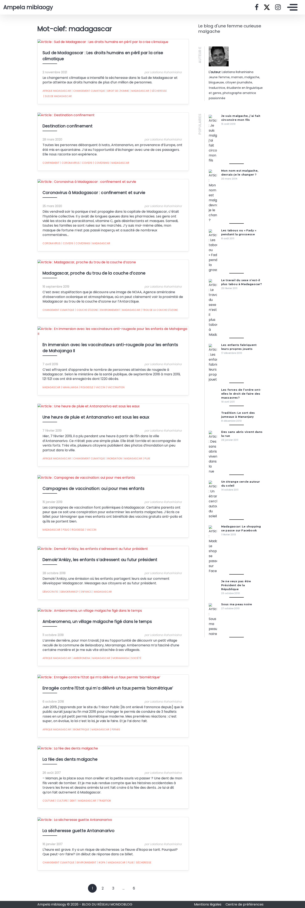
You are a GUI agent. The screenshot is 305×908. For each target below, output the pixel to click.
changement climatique (88, 91)
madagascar (139, 91)
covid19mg (101, 163)
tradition (104, 800)
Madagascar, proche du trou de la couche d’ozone (94, 273)
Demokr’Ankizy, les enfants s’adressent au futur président (100, 560)
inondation (114, 458)
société (135, 658)
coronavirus (70, 163)
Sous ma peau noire (236, 604)
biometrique (80, 729)
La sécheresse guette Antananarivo (79, 831)
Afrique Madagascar (57, 91)
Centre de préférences (245, 904)
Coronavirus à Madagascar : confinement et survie (94, 192)
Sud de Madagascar (57, 96)
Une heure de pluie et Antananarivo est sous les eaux (96, 417)
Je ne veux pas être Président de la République (236, 585)
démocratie (50, 591)
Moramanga (120, 658)
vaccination (115, 387)
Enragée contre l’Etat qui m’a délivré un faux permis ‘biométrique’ (108, 688)
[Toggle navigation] (291, 7)
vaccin (99, 387)
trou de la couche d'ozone (159, 310)
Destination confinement (68, 126)
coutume (49, 800)
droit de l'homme (117, 91)
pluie (146, 458)
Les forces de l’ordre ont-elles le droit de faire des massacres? (241, 393)
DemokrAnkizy (69, 591)
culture (61, 800)
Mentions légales (208, 904)
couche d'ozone (86, 310)
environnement (109, 310)
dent (72, 800)
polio (65, 529)
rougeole (86, 387)
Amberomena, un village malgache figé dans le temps (97, 621)
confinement (51, 163)
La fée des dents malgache (70, 759)
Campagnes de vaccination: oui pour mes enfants (93, 488)
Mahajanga (69, 387)
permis (115, 729)
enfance (85, 591)
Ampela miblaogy (28, 7)
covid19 (86, 163)
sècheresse (158, 91)
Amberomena (81, 658)
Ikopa (101, 862)
